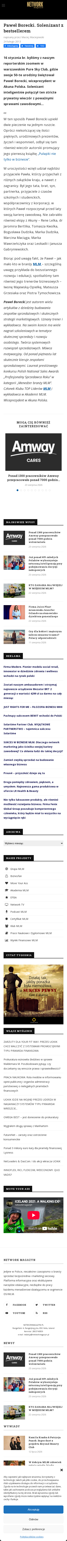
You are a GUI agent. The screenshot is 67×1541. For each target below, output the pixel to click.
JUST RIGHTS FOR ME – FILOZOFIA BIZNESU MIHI (33, 707)
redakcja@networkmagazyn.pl (36, 1334)
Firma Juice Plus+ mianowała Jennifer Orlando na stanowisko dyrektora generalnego (43, 611)
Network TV (17, 904)
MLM (37, 264)
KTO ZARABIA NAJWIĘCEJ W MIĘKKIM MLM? (46, 587)
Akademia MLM (19, 890)
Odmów (33, 1519)
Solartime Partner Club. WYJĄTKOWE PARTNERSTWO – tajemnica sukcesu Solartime (27, 729)
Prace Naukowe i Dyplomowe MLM (31, 933)
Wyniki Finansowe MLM (24, 940)
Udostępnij (12, 46)
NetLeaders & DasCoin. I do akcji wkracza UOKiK (32, 1161)
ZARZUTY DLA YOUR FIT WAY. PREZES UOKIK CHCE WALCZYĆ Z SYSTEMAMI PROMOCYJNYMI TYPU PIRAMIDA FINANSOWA (32, 1046)
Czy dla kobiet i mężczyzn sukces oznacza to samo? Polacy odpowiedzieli (45, 634)
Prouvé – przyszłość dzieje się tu (24, 773)
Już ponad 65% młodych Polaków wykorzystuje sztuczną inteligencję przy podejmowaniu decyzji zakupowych (45, 564)
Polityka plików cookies (31, 1536)
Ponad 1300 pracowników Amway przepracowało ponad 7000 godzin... (33, 477)
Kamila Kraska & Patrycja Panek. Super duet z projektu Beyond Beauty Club (45, 1442)
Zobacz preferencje (33, 1529)
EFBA (13, 897)
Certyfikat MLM (19, 919)
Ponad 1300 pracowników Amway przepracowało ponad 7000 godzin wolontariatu (45, 537)
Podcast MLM (18, 911)
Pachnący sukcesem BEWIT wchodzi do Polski (33, 715)
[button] (61, 1470)
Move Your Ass (19, 883)
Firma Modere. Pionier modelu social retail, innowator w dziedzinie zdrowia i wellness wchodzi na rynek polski (31, 671)
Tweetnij (28, 46)
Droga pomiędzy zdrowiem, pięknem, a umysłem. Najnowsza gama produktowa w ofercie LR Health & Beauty (31, 786)
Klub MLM (16, 926)
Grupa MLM (17, 869)
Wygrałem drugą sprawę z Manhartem (26, 1126)
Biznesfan (16, 876)
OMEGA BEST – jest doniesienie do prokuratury (31, 1117)
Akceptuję (33, 1509)
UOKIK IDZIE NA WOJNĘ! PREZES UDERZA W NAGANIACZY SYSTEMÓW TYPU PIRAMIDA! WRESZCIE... (30, 1104)
